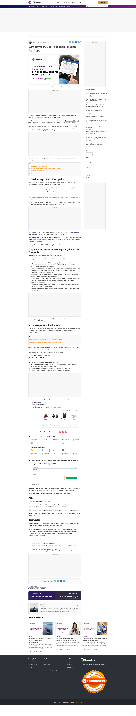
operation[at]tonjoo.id (86, 665)
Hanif (29, 651)
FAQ (30, 172)
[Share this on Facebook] (76, 42)
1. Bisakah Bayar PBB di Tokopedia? (38, 166)
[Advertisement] (68, 21)
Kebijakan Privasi (32, 664)
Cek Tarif (59, 2)
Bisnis (37, 6)
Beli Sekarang (103, 2)
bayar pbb (31, 588)
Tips (56, 6)
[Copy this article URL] (67, 42)
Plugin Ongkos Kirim (66, 529)
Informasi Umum (44, 6)
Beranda (30, 34)
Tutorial (52, 6)
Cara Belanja (62, 6)
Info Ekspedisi (31, 6)
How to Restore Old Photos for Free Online (95, 116)
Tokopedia (42, 588)
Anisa (34, 41)
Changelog (74, 2)
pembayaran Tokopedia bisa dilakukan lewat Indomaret (47, 493)
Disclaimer (31, 670)
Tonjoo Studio (78, 702)
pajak (37, 588)
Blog (80, 2)
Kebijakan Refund (32, 667)
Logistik (68, 6)
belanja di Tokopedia (72, 120)
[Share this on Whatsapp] (70, 42)
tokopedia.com (37, 402)
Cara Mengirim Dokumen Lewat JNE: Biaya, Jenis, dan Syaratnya (46, 339)
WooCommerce (89, 177)
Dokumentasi (66, 2)
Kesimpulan (32, 174)
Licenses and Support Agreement (52, 670)
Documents (47, 664)
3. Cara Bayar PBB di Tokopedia (37, 170)
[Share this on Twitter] (73, 42)
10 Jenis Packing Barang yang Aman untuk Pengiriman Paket (45, 342)
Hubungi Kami (32, 662)
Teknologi (88, 170)
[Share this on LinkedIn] (79, 42)
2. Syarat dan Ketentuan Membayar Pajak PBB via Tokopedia (44, 168)
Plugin (45, 662)
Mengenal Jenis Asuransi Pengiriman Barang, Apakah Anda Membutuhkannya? (40, 640)
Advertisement (89, 154)
